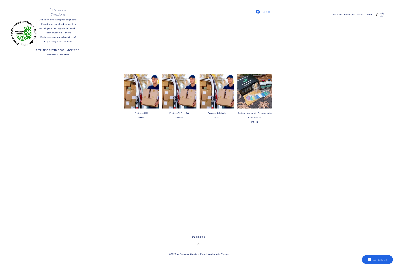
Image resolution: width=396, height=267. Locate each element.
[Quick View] (141, 91)
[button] (381, 14)
